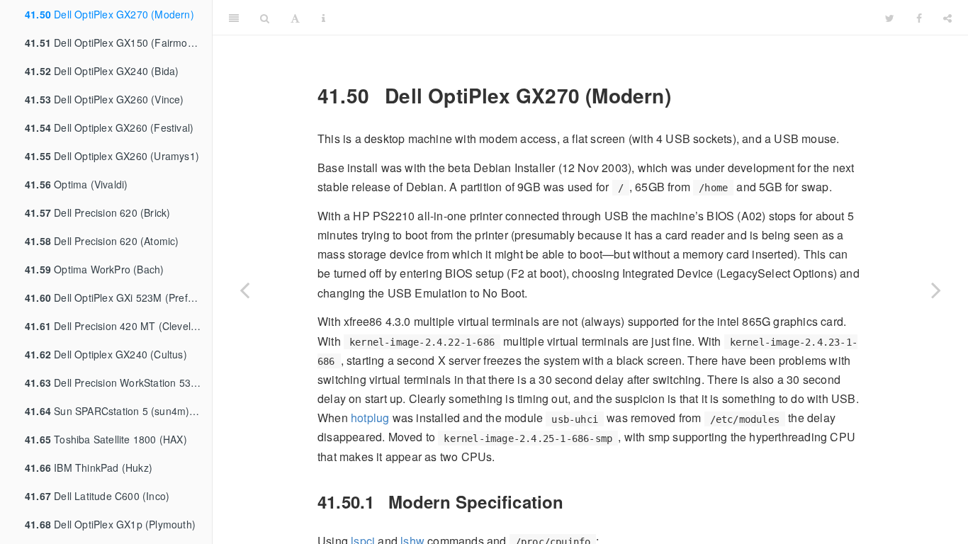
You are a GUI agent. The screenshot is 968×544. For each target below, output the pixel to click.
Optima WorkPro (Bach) (94, 269)
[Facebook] (919, 17)
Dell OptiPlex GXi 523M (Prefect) (115, 297)
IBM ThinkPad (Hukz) (88, 467)
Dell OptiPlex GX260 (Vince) (104, 99)
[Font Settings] (295, 17)
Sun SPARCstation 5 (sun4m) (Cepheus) (118, 411)
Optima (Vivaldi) (76, 184)
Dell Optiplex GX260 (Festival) (109, 127)
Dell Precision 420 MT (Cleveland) (118, 326)
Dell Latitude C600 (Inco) (97, 496)
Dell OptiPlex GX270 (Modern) (109, 14)
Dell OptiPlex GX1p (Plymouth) (110, 524)
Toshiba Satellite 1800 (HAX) (106, 439)
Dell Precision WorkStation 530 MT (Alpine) (118, 382)
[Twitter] (889, 17)
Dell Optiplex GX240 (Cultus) (106, 354)
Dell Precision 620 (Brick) (97, 212)
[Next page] (936, 289)
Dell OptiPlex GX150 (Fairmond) (114, 42)
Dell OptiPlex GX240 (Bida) (102, 71)
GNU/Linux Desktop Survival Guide (605, 17)
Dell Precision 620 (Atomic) (102, 241)
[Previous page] (244, 289)
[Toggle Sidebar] (233, 17)
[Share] (947, 17)
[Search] (264, 17)
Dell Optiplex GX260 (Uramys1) (112, 156)
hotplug (370, 417)
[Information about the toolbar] (323, 17)
